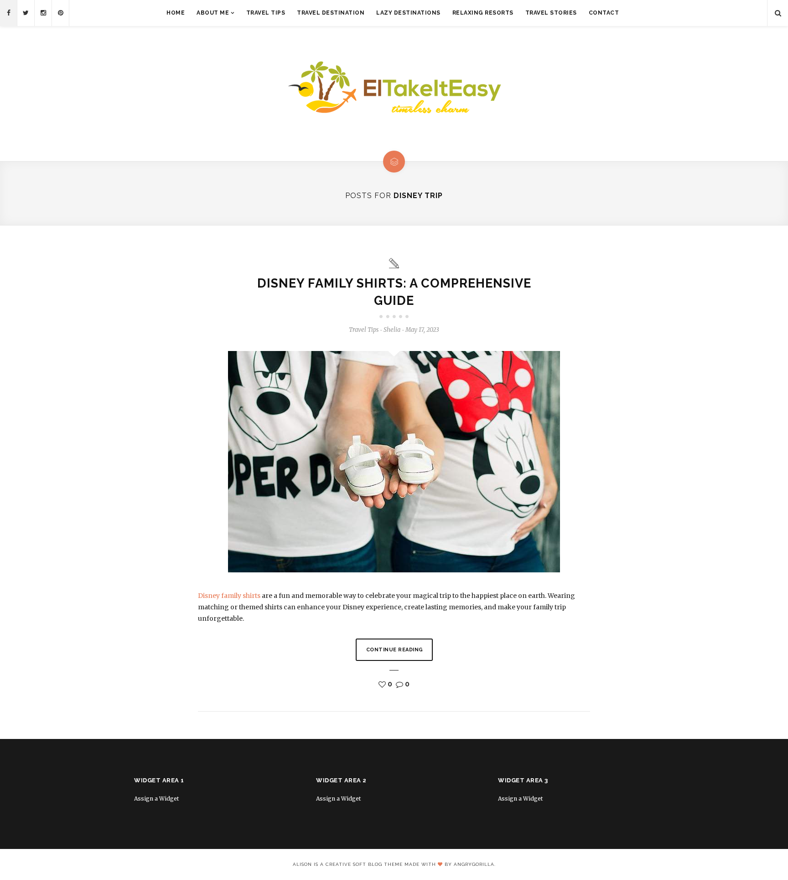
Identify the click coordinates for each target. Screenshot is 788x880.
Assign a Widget (156, 798)
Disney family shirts (229, 596)
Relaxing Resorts (482, 13)
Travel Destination (330, 13)
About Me (213, 13)
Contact (604, 13)
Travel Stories (551, 13)
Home (175, 13)
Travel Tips (265, 13)
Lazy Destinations (408, 13)
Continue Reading (394, 650)
